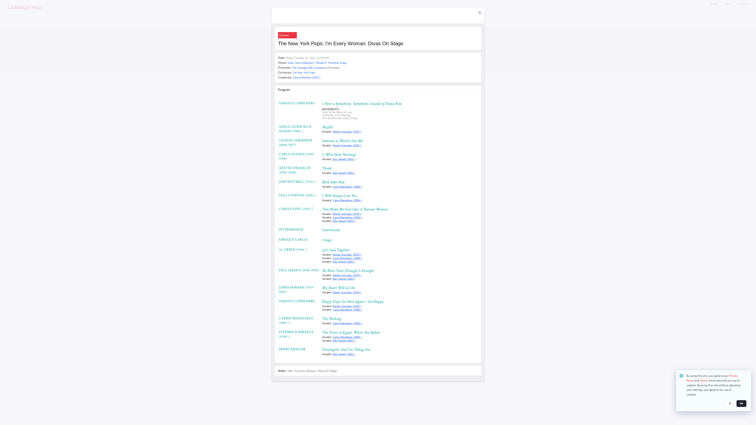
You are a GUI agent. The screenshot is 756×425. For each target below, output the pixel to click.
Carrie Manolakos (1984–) (347, 186)
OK (741, 403)
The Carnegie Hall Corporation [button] (309, 67)
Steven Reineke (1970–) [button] (306, 77)
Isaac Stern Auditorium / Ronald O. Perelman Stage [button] (317, 62)
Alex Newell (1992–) (344, 159)
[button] (479, 12)
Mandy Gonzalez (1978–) (347, 131)
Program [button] (284, 89)
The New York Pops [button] (304, 72)
